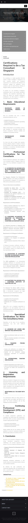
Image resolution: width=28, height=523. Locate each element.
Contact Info (6, 507)
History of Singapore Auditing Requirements (15, 484)
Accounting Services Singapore (9, 33)
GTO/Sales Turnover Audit (8, 41)
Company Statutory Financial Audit (9, 36)
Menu (3, 503)
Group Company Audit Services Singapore (11, 38)
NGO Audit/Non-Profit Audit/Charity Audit (10, 46)
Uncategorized (10, 490)
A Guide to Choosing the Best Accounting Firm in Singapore (15, 486)
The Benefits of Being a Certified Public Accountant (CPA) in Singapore (15, 479)
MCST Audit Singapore (7, 43)
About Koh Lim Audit (8, 499)
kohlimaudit (6, 58)
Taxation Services (6, 48)
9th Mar (5, 56)
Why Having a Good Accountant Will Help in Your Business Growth (15, 482)
